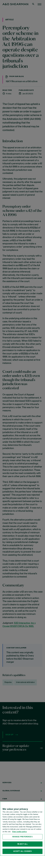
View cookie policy (19, 832)
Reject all (22, 844)
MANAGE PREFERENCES (22, 837)
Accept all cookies (22, 851)
